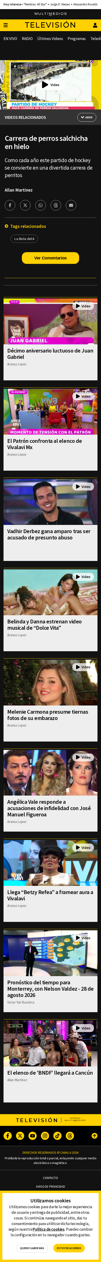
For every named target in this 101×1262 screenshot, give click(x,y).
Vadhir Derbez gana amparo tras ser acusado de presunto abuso (48, 534)
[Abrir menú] (6, 25)
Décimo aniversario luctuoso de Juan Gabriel (50, 353)
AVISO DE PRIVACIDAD (50, 1187)
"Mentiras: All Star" (35, 4)
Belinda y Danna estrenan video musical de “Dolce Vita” (44, 624)
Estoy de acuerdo (69, 1248)
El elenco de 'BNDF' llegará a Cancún (50, 1072)
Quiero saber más (32, 1248)
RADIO (27, 38)
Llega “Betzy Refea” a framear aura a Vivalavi (50, 895)
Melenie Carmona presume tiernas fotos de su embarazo (47, 715)
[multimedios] (50, 14)
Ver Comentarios (50, 258)
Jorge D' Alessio (60, 4)
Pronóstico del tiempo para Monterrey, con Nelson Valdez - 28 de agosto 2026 (50, 989)
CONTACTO (50, 1178)
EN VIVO (10, 38)
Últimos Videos (50, 38)
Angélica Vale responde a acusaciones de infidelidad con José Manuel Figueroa (49, 808)
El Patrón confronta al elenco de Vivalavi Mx (44, 444)
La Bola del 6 (24, 238)
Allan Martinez (19, 190)
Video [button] (54, 85)
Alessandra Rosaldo (85, 4)
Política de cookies (49, 1229)
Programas (77, 38)
